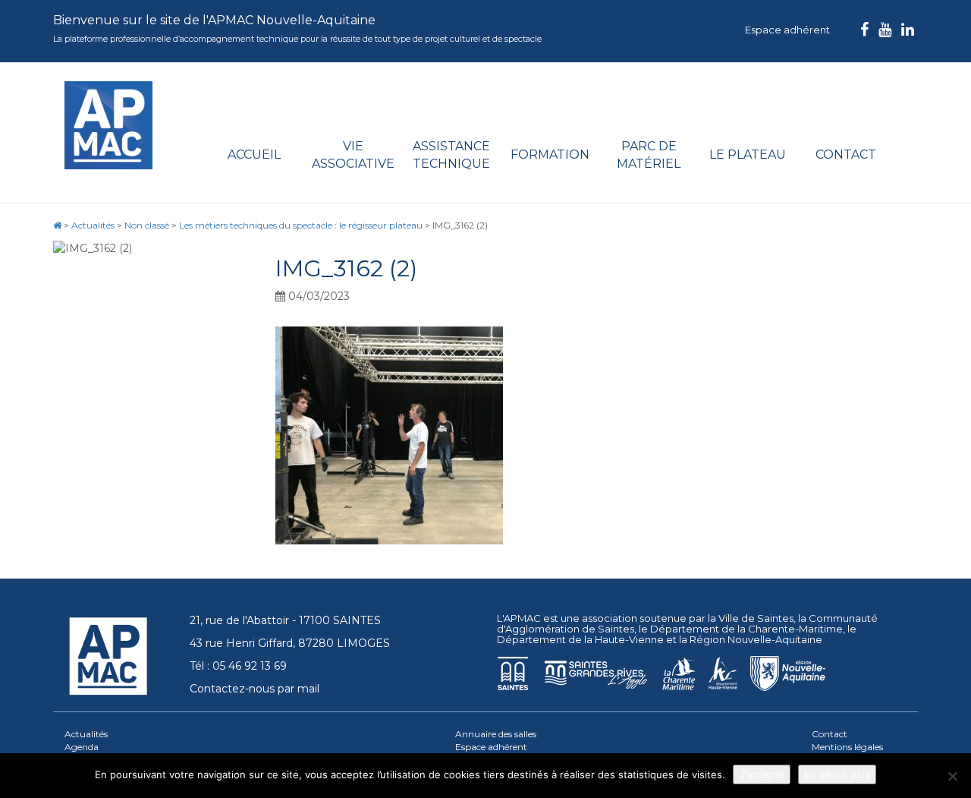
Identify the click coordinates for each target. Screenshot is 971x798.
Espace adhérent (787, 30)
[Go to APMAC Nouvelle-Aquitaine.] (57, 225)
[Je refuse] (952, 776)
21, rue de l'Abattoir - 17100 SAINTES (285, 620)
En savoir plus (837, 774)
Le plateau (747, 154)
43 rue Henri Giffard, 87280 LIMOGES (290, 643)
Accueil (254, 154)
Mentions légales (847, 746)
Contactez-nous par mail (254, 688)
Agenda (81, 746)
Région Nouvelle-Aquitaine (756, 639)
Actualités (86, 734)
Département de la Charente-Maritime (746, 629)
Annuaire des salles (495, 734)
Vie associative (353, 155)
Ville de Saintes (755, 618)
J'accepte (761, 774)
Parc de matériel (648, 155)
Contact (845, 154)
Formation (550, 154)
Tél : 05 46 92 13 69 (238, 666)
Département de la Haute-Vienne (580, 639)
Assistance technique (451, 155)
